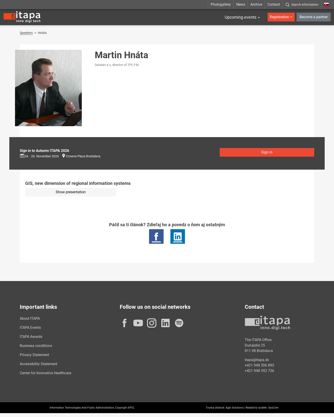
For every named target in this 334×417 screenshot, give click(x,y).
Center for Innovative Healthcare (45, 373)
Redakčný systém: (257, 407)
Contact (273, 4)
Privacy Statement (34, 355)
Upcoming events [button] (240, 17)
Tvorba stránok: (215, 407)
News (240, 4)
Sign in (266, 152)
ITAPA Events (30, 327)
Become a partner (313, 17)
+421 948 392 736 (259, 371)
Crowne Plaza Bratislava (83, 156)
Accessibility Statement (38, 364)
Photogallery (221, 4)
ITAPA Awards (31, 336)
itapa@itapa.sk (257, 360)
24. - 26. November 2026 (41, 156)
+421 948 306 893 (259, 365)
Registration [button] (279, 17)
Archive (256, 4)
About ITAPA (30, 318)
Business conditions (36, 346)
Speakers (26, 33)
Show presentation (71, 192)
